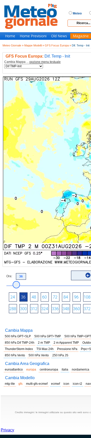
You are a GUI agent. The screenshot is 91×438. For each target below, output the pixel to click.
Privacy (7, 430)
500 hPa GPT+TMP (47, 336)
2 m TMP (44, 342)
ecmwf (55, 384)
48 (34, 297)
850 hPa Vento (15, 355)
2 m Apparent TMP (66, 342)
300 (23, 308)
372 (87, 308)
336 (55, 308)
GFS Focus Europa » (58, 45)
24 (12, 297)
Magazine (81, 36)
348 (65, 308)
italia (65, 369)
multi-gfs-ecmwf (37, 384)
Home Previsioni (33, 36)
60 (44, 297)
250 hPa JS (60, 355)
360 (76, 308)
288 (12, 308)
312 (34, 308)
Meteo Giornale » (13, 45)
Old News (59, 36)
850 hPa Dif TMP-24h (19, 342)
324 (44, 308)
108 (87, 297)
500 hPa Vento (39, 355)
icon (66, 384)
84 (65, 297)
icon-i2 (77, 384)
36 (23, 297)
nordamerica (80, 369)
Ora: (9, 276)
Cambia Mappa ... (32, 62)
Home (10, 36)
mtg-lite (10, 384)
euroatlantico (14, 369)
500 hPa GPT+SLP (18, 336)
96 (76, 297)
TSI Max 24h (45, 349)
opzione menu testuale (45, 62)
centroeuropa (49, 369)
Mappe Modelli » (34, 45)
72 (55, 297)
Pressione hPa (67, 349)
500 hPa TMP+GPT (77, 336)
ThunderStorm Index (19, 349)
